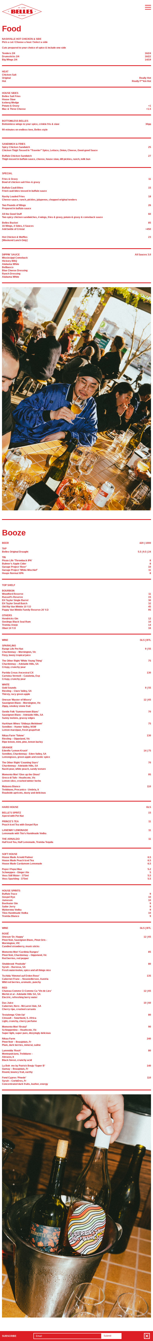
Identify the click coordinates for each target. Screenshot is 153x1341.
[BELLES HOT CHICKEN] (22, 18)
